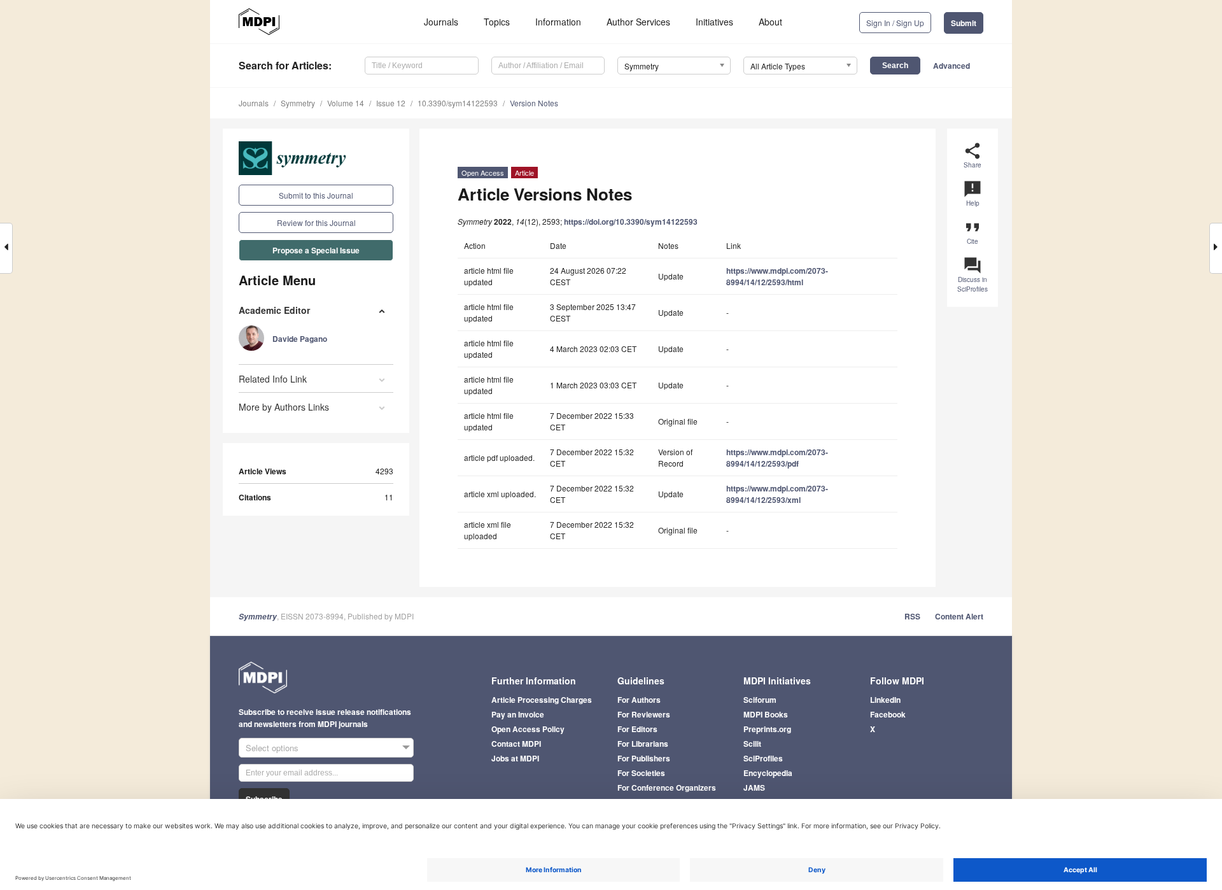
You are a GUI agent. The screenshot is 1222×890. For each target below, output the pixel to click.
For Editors (637, 729)
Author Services (638, 21)
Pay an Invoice (517, 714)
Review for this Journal (316, 222)
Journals (441, 21)
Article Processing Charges (541, 699)
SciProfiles (763, 758)
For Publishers (643, 758)
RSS (912, 616)
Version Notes (534, 102)
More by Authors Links (284, 406)
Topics (497, 21)
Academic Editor (274, 310)
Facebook (888, 714)
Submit (963, 23)
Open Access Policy (528, 729)
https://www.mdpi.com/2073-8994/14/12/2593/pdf (777, 457)
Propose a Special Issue (316, 250)
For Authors (639, 699)
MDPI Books (765, 714)
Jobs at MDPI (515, 758)
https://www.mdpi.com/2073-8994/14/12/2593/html (777, 276)
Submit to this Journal (316, 195)
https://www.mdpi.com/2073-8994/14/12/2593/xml (777, 494)
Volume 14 (345, 102)
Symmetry (298, 102)
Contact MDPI (516, 743)
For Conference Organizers (666, 787)
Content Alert (959, 616)
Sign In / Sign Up (895, 22)
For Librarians (642, 743)
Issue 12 (390, 102)
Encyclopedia (767, 773)
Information (558, 21)
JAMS (754, 787)
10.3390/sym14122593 (458, 102)
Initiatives (714, 21)
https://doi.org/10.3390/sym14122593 (631, 221)
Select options (272, 748)
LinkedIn (885, 699)
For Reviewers (643, 714)
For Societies (641, 773)
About (770, 21)
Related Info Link (273, 378)
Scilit (752, 743)
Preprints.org (767, 729)
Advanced (951, 65)
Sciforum (759, 699)
